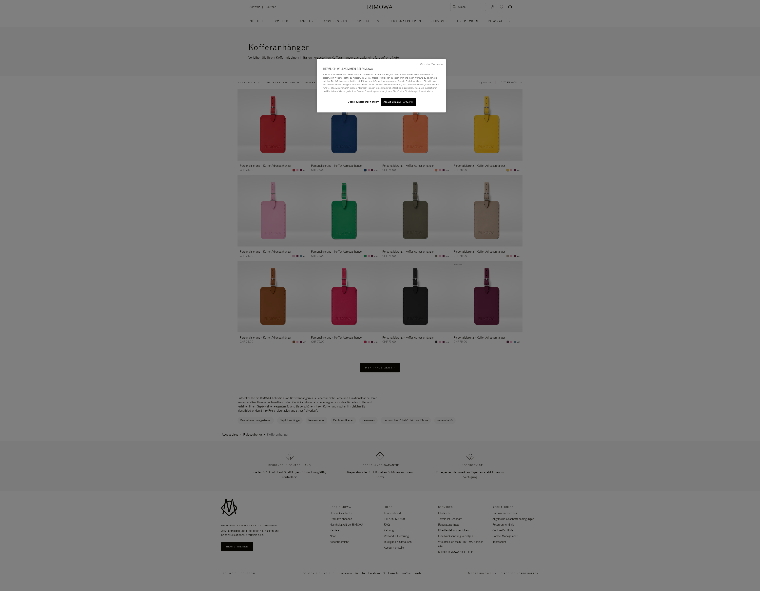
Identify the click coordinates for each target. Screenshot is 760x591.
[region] (381, 86)
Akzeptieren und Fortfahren (398, 102)
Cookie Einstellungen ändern (363, 101)
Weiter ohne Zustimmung (431, 64)
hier (434, 81)
